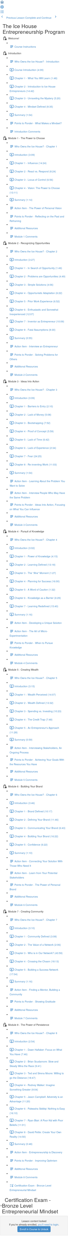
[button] (2, 3)
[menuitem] (2, 8)
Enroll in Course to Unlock (34, 1229)
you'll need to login (48, 1224)
